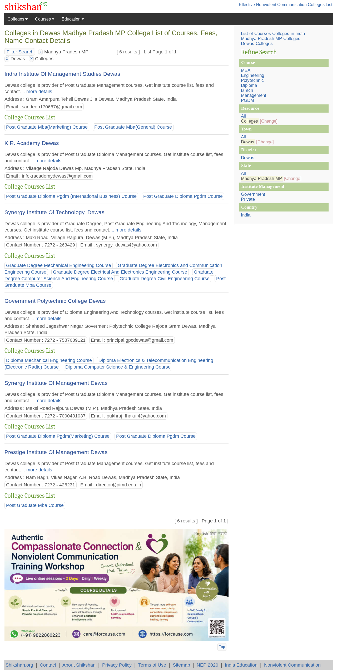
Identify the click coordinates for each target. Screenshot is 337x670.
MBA (245, 70)
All (243, 116)
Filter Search (20, 51)
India (245, 215)
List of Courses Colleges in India (273, 33)
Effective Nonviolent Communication (273, 4)
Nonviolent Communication (292, 665)
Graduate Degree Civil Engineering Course (165, 278)
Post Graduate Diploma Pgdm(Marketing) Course (58, 436)
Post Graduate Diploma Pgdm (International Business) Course (71, 196)
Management (253, 95)
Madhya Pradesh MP (261, 178)
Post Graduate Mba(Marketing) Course (47, 127)
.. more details (36, 91)
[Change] (268, 121)
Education (72, 19)
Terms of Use (152, 665)
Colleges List (320, 4)
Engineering (252, 75)
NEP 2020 (207, 665)
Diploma (249, 85)
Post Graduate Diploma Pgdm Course (183, 196)
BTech (247, 90)
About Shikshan (79, 665)
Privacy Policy (117, 665)
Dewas (247, 141)
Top (222, 646)
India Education (241, 665)
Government (253, 194)
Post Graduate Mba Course (35, 505)
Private (248, 199)
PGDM (247, 100)
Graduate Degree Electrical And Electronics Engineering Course (120, 272)
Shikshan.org (19, 665)
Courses (43, 19)
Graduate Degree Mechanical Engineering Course (58, 265)
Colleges (16, 19)
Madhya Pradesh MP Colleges (270, 38)
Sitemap (181, 665)
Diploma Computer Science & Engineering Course (118, 367)
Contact (48, 665)
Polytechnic (252, 80)
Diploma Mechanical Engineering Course (49, 360)
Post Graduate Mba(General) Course (133, 127)
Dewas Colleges (257, 43)
